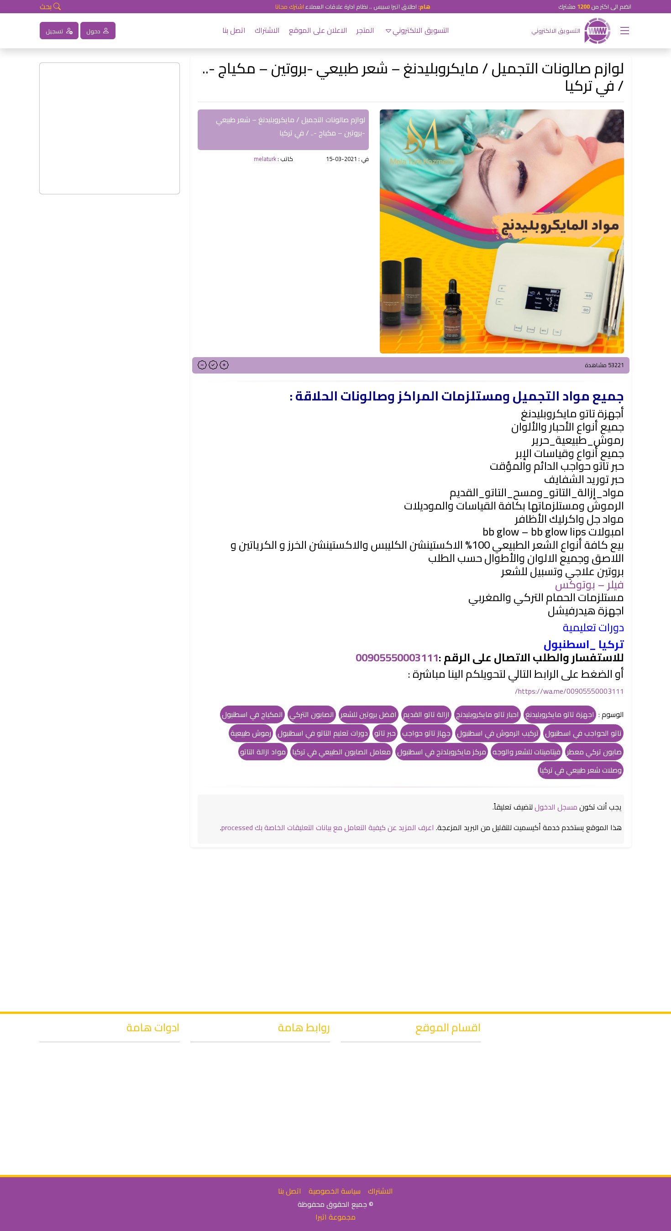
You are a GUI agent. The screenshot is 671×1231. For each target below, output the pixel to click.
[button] (621, 30)
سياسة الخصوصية (335, 1191)
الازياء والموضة (446, 1147)
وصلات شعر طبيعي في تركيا (581, 770)
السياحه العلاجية (445, 1108)
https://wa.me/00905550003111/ (569, 691)
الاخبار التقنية (451, 1121)
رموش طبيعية (251, 733)
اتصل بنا (234, 30)
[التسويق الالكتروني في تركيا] (597, 29)
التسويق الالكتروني (421, 30)
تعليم (462, 1134)
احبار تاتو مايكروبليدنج (487, 714)
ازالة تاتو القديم (426, 714)
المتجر (365, 30)
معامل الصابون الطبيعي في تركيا (341, 751)
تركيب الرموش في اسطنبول (498, 733)
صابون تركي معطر (594, 751)
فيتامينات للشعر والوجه (527, 751)
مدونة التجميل (448, 1082)
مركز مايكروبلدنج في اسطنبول (441, 751)
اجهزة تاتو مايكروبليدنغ (559, 714)
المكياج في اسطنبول (252, 714)
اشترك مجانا (289, 6)
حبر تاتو (385, 733)
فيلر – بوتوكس (589, 584)
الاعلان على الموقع (318, 30)
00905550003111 (397, 657)
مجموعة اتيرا (335, 1217)
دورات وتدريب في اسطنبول (430, 1056)
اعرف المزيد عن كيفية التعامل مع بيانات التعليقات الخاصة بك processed (327, 827)
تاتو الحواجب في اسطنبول (583, 733)
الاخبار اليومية (450, 1068)
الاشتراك (267, 30)
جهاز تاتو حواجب (426, 733)
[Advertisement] (283, 239)
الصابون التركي (311, 714)
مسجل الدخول (556, 807)
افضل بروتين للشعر (369, 714)
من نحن (308, 1121)
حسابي (309, 1134)
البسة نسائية (451, 1161)
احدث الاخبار (302, 1056)
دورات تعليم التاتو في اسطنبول (323, 733)
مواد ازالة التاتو (263, 751)
